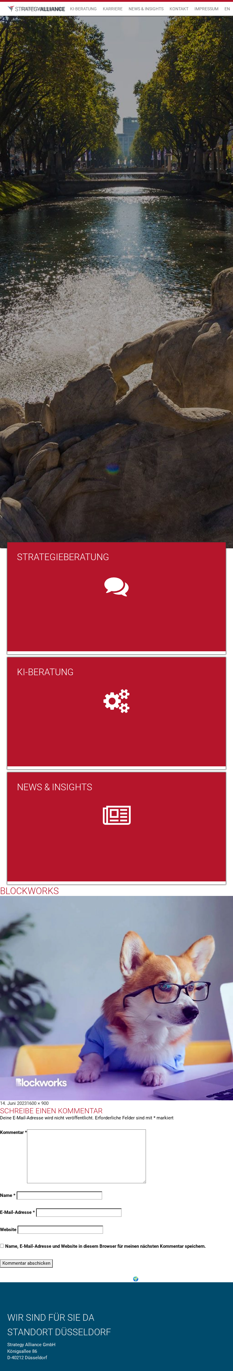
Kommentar (13, 1132)
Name (7, 1195)
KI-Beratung (83, 8)
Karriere (113, 8)
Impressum (206, 8)
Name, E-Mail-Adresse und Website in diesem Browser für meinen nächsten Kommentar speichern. (105, 1246)
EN (227, 8)
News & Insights (146, 8)
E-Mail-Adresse (17, 1212)
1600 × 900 (38, 1103)
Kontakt (179, 8)
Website (8, 1229)
